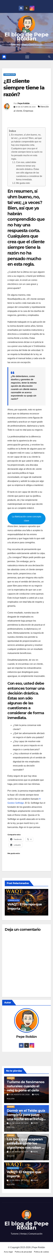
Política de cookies (41, 1252)
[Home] (4, 57)
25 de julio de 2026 (19, 1123)
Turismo (11, 1078)
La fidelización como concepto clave (26, 518)
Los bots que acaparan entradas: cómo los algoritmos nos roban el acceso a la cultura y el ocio (26, 1147)
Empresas (28, 111)
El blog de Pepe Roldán (26, 36)
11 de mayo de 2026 (19, 1152)
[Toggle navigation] (27, 57)
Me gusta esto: (23, 183)
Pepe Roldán (24, 103)
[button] (49, 57)
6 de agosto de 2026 (19, 1095)
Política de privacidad (23, 1252)
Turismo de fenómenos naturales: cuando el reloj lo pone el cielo (25, 1086)
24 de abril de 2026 (19, 1180)
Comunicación (9, 74)
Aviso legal (8, 1252)
